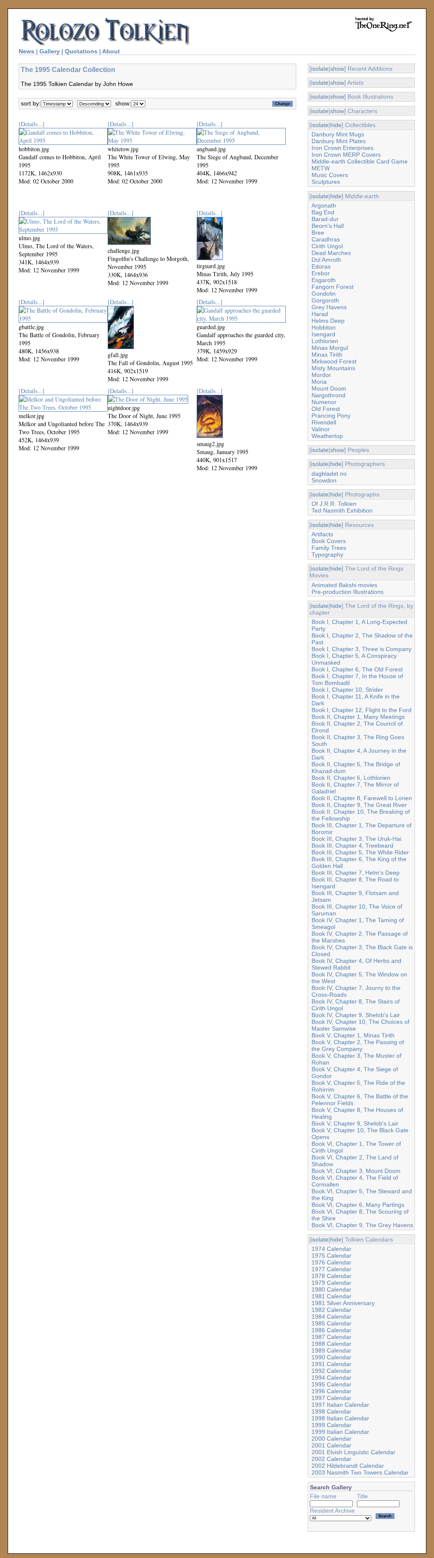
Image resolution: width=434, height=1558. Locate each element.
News (26, 51)
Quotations (81, 51)
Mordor (321, 374)
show (337, 68)
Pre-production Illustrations (348, 591)
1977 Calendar (331, 1269)
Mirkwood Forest (334, 361)
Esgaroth (324, 280)
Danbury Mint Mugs (338, 134)
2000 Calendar (331, 1438)
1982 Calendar (331, 1309)
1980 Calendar (331, 1289)
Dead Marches (331, 253)
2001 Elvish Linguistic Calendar (353, 1452)
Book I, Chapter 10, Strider (347, 689)
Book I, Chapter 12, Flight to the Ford (362, 710)
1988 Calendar (331, 1343)
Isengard (323, 334)
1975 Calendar (331, 1255)
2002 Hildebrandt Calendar (348, 1465)
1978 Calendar (331, 1275)
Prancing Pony (331, 415)
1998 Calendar (331, 1411)
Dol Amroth (326, 259)
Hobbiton (324, 327)
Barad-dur (325, 219)
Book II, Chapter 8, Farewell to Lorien (362, 798)
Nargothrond (328, 395)
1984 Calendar (331, 1316)
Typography (327, 554)
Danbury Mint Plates (339, 141)
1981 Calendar (331, 1296)
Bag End (323, 212)
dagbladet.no (329, 473)
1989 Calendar (331, 1350)
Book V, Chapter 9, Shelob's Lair (355, 1123)
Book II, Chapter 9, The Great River (359, 804)
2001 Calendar (331, 1445)
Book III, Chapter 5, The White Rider (360, 852)
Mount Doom (329, 388)
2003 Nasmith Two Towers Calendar (360, 1472)
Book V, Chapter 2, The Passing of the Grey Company (358, 1045)
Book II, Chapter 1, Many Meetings (358, 716)
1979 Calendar (331, 1282)
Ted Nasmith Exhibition (342, 510)
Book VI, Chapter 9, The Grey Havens (362, 1225)
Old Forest (326, 408)
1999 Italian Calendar (340, 1431)
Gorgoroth (325, 300)
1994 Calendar (331, 1377)
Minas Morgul (330, 347)
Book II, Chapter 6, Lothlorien (351, 777)
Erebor (321, 273)
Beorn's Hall (328, 225)
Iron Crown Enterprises (342, 147)
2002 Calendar (331, 1458)
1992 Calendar (331, 1370)
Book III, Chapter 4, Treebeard (352, 845)
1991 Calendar (331, 1364)
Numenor (324, 402)
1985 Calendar (331, 1323)
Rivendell (324, 422)
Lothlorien (325, 341)
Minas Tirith (327, 354)
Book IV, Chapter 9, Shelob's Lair (356, 1015)
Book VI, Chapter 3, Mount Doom (356, 1170)
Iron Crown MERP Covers (346, 154)
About (111, 51)
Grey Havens (329, 307)
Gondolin (324, 293)
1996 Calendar (331, 1391)
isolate (319, 68)
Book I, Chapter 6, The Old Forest (357, 669)
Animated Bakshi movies (344, 585)
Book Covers (329, 541)
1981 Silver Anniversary (343, 1303)
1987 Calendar (331, 1336)
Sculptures (326, 181)
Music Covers (330, 175)
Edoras (321, 266)
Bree (318, 232)
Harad (320, 313)
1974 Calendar (331, 1248)
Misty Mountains (333, 368)
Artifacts (322, 534)
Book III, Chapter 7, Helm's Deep (356, 872)
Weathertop (327, 435)
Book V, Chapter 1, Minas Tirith (353, 1035)
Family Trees (329, 547)
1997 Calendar (331, 1397)
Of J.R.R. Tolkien (334, 503)
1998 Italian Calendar (340, 1418)
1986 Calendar (331, 1330)
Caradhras (326, 239)
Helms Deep (328, 320)
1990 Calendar (331, 1357)
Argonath (324, 205)
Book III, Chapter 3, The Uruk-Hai (356, 838)
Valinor (321, 429)
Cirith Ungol (327, 246)
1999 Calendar (331, 1425)
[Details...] (32, 124)
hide (336, 125)
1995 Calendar (331, 1384)
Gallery (49, 51)
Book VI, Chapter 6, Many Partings (358, 1204)
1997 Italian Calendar (340, 1404)
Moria (319, 381)
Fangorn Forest (332, 286)
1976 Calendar (331, 1262)
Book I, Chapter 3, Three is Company (362, 649)
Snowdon (324, 480)
